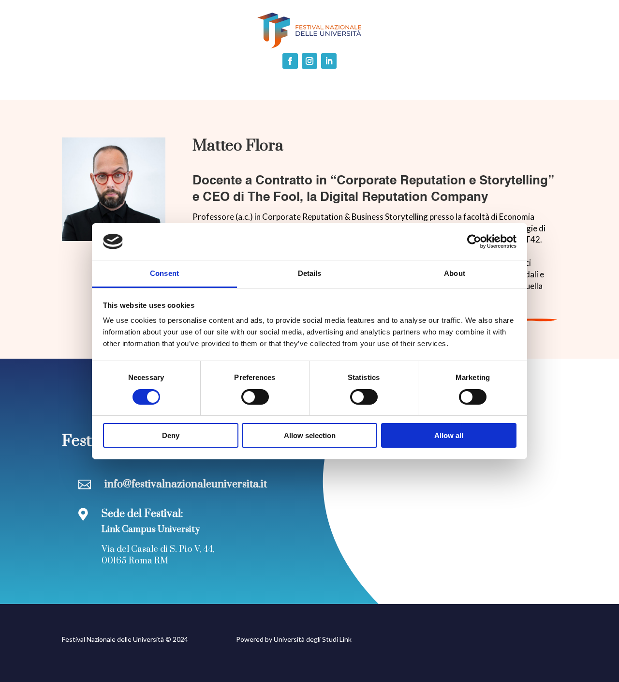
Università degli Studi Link (313, 639)
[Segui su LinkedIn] (329, 61)
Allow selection (310, 435)
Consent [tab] (164, 273)
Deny (170, 435)
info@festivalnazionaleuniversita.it (185, 484)
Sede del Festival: (142, 513)
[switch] (255, 397)
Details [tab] (310, 273)
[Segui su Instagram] (309, 61)
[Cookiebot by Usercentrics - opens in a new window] (474, 241)
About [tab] (454, 273)
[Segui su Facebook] (290, 61)
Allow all (448, 435)
